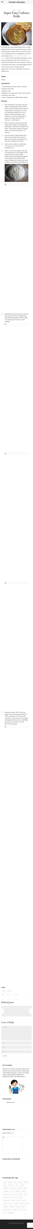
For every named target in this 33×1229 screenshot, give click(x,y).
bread (3, 991)
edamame (6, 1194)
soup (17, 1206)
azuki (4, 1182)
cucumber (6, 1191)
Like (16, 994)
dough (9, 991)
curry (12, 1191)
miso (20, 1197)
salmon (27, 1203)
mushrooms (6, 1200)
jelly (25, 1194)
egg (12, 1194)
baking (10, 1182)
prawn (5, 1203)
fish (16, 1194)
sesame (5, 1206)
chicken (5, 1188)
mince (15, 1197)
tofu (19, 1209)
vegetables (11, 1212)
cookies (19, 1188)
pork (18, 1200)
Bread (14, 10)
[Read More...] (21, 1076)
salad (21, 1203)
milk (11, 1197)
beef (15, 1182)
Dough (19, 10)
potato (23, 1200)
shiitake (12, 1206)
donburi (18, 1191)
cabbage (26, 1182)
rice (10, 1203)
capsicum (10, 1185)
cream (25, 1188)
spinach (23, 1206)
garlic (20, 1194)
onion (13, 1200)
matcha (5, 1197)
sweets (14, 1209)
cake (4, 1185)
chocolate (12, 1188)
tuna (4, 1212)
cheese (22, 1185)
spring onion (6, 1209)
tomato (25, 1209)
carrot (16, 1185)
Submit (5, 1056)
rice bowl (15, 1203)
